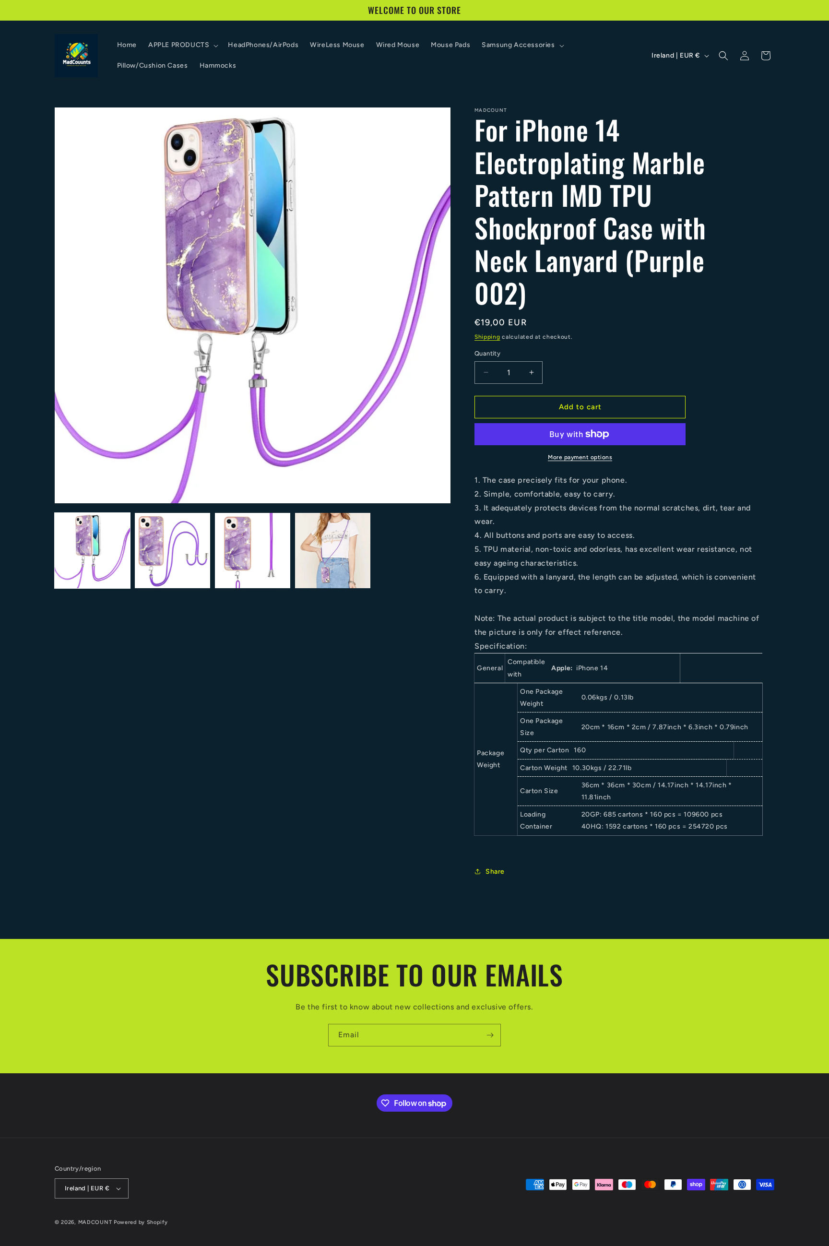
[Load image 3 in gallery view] (252, 550)
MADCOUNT (95, 1222)
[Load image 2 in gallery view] (172, 550)
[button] (182, 45)
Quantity (487, 353)
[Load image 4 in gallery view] (332, 550)
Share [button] (495, 871)
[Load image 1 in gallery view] (92, 550)
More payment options (580, 457)
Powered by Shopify (141, 1222)
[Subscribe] (489, 1035)
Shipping (487, 336)
